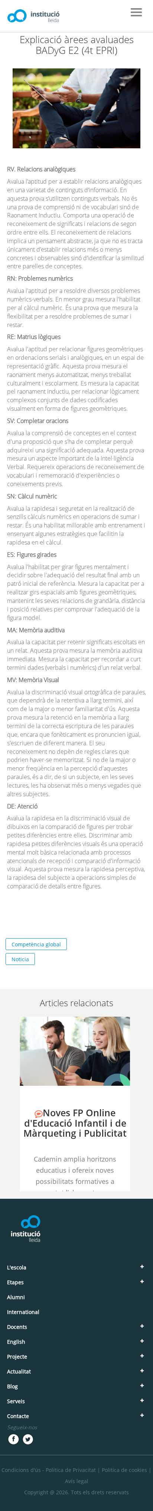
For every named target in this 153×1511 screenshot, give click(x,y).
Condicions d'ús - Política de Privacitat (48, 1469)
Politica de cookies (124, 1469)
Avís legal (76, 1481)
